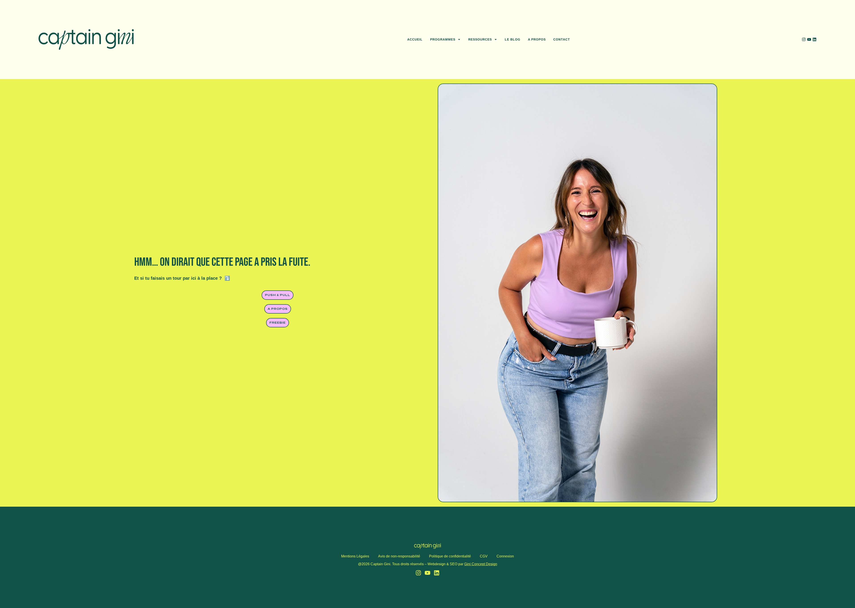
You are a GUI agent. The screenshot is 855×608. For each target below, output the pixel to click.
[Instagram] (804, 39)
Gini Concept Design (480, 564)
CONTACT (561, 39)
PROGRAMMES (442, 39)
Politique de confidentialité (450, 556)
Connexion (505, 556)
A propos (537, 39)
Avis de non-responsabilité (399, 556)
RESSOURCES (480, 39)
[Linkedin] (814, 39)
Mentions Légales (355, 556)
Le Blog (512, 39)
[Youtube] (809, 39)
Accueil (415, 39)
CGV (484, 556)
